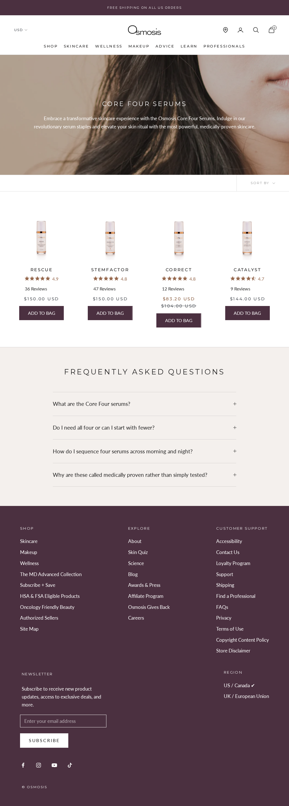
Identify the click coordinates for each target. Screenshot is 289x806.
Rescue (41, 269)
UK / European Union (246, 696)
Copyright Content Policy (242, 640)
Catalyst (247, 269)
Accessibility (229, 541)
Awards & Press (144, 585)
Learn (189, 46)
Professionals (224, 46)
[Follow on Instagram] (38, 765)
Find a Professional (235, 596)
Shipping (225, 585)
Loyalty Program (233, 563)
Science (136, 563)
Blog (133, 574)
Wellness (108, 46)
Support (224, 574)
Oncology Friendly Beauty (47, 607)
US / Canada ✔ (239, 685)
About (134, 541)
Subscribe (44, 740)
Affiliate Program (145, 596)
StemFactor (110, 269)
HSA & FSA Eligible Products (50, 596)
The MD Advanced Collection (51, 574)
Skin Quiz (138, 552)
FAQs (222, 607)
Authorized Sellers (39, 618)
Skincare (76, 46)
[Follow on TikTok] (70, 765)
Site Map (29, 629)
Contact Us (227, 552)
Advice (165, 46)
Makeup (139, 46)
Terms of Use (230, 629)
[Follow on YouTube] (54, 765)
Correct (179, 269)
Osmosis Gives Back (149, 607)
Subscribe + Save (37, 585)
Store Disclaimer (233, 651)
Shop (51, 46)
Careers (136, 618)
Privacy (223, 618)
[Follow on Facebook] (23, 765)
